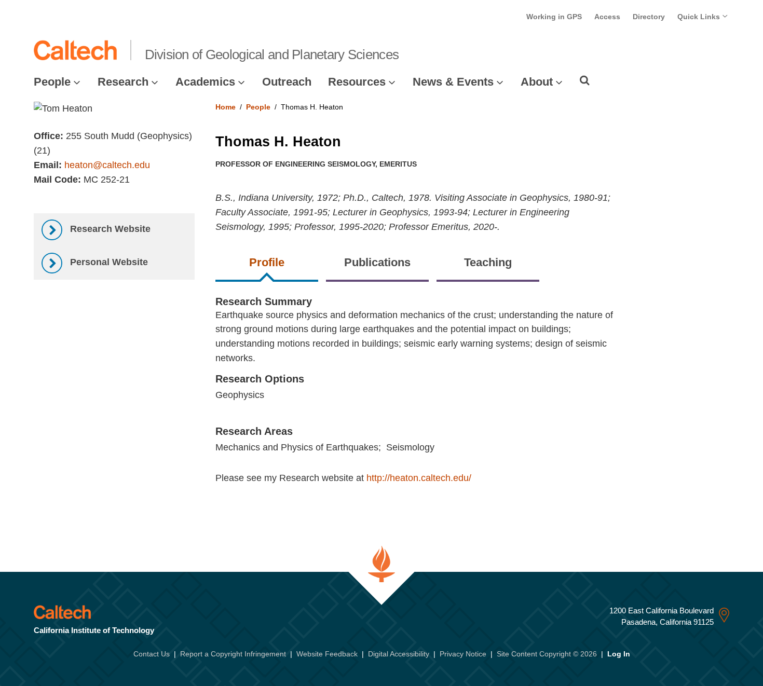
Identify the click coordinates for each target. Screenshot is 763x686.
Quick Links (699, 16)
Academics (205, 81)
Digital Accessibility (398, 654)
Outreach (286, 81)
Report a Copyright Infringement (233, 654)
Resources (357, 81)
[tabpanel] (472, 401)
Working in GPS (554, 16)
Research (123, 81)
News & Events (453, 81)
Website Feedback (327, 654)
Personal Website (107, 262)
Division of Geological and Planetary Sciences (272, 54)
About (537, 81)
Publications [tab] (377, 262)
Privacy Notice (463, 654)
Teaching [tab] (488, 262)
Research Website (109, 229)
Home (225, 107)
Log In (618, 654)
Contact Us (151, 654)
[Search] (585, 80)
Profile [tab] (266, 262)
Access (607, 16)
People (52, 81)
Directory (649, 16)
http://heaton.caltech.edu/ (418, 478)
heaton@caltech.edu (107, 165)
